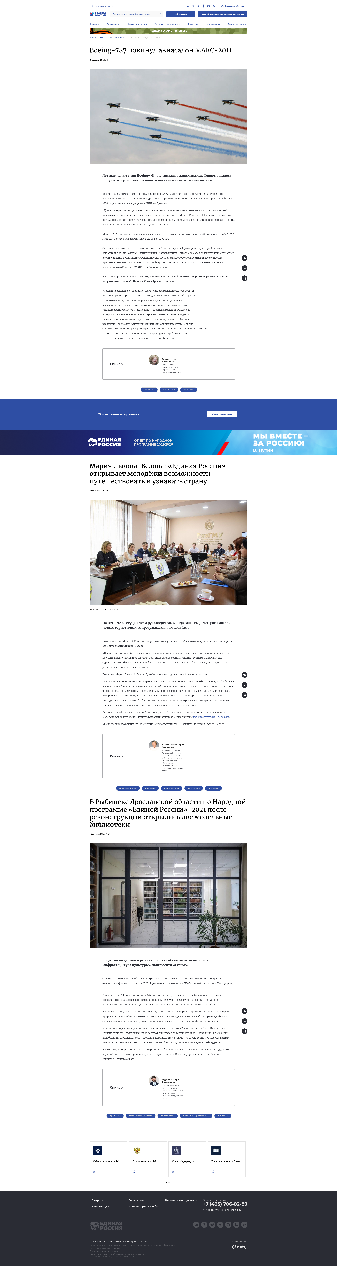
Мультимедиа (213, 24)
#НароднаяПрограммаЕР (196, 1116)
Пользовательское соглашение (105, 1249)
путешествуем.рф (204, 716)
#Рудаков (223, 1116)
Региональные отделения (167, 24)
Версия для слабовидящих (235, 6)
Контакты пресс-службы (143, 1206)
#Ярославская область (140, 1116)
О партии (94, 24)
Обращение (181, 14)
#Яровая (188, 389)
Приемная (193, 24)
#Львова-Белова (127, 788)
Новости (124, 38)
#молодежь (194, 788)
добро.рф (223, 716)
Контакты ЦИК (100, 1206)
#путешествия (171, 788)
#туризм (213, 788)
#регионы (150, 788)
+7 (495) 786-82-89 (225, 1204)
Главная (93, 38)
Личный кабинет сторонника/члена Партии (222, 14)
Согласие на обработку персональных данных (112, 1256)
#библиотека (167, 1116)
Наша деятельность (137, 24)
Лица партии (113, 24)
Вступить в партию (237, 24)
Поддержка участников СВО (168, 31)
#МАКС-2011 (169, 389)
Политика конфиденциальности (105, 1251)
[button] (166, 1182)
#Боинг (149, 389)
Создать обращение (222, 414)
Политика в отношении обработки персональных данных (117, 1254)
